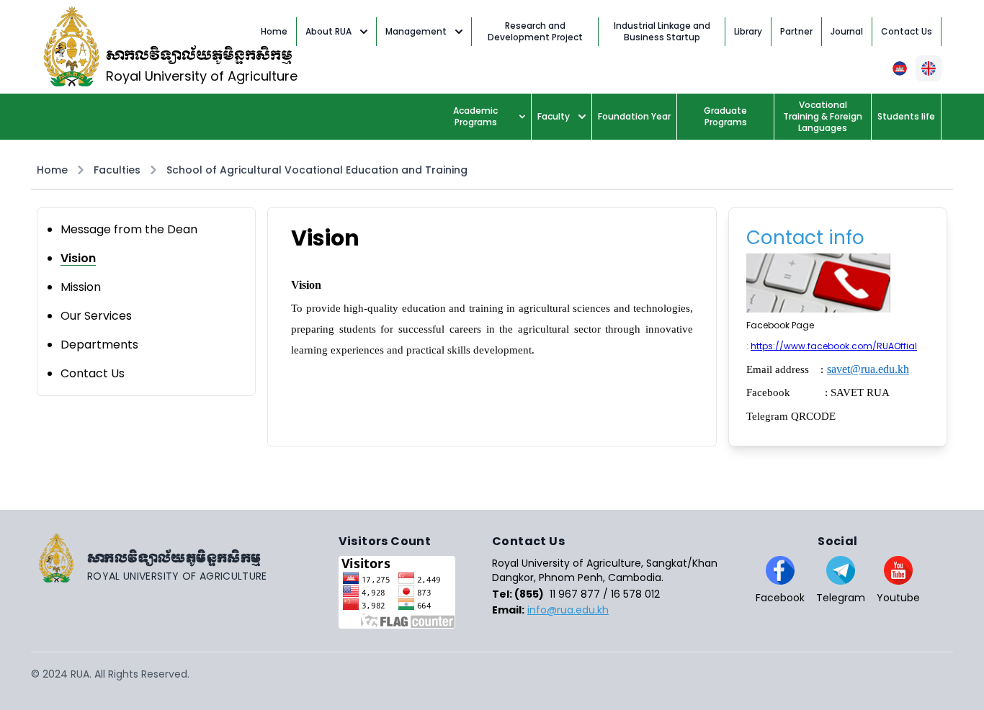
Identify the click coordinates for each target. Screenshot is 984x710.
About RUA (328, 31)
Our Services (96, 315)
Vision (78, 258)
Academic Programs (475, 116)
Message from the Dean (129, 229)
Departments (99, 344)
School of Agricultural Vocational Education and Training (317, 170)
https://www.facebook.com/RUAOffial (834, 346)
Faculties (117, 170)
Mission (81, 287)
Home (52, 170)
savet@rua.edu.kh (868, 369)
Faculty (553, 116)
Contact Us (93, 373)
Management (416, 31)
